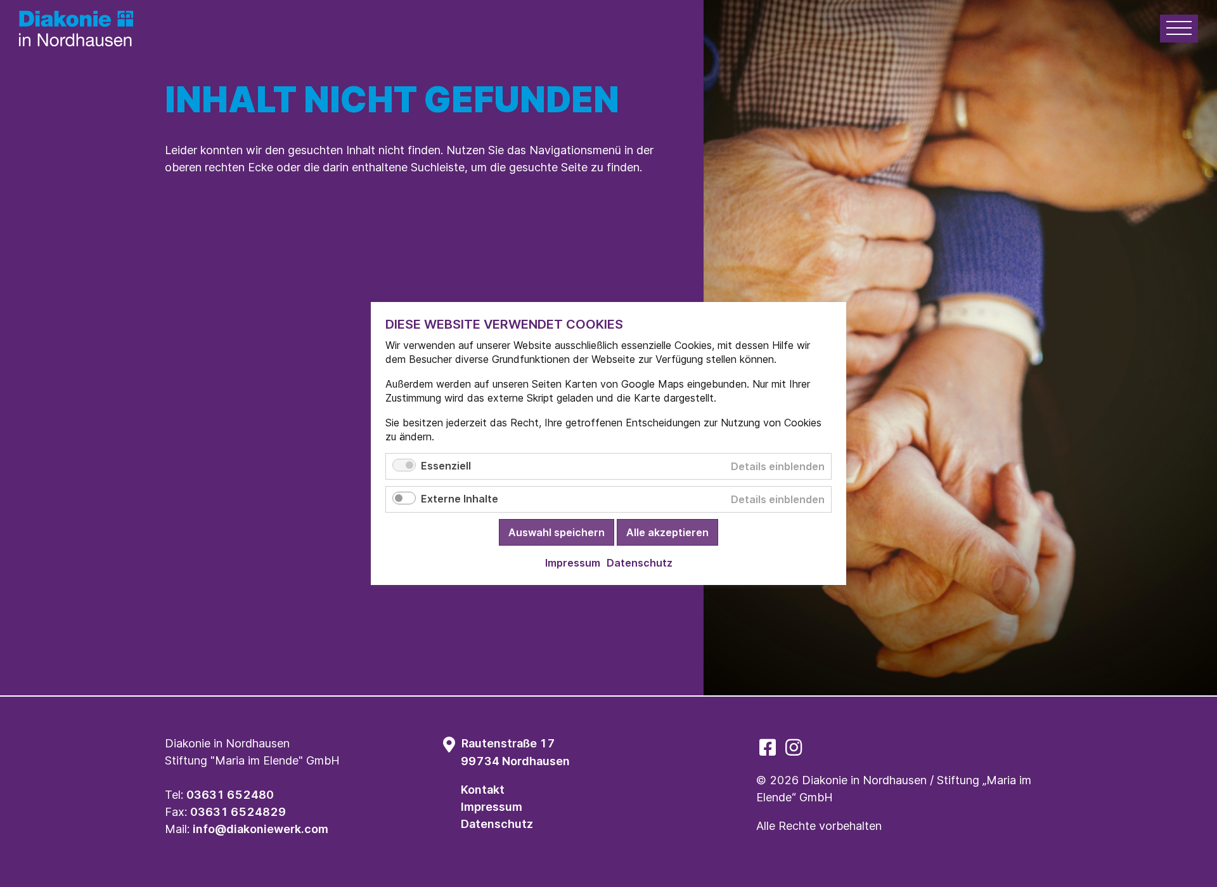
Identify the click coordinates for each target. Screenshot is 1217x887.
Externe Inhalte (459, 498)
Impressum (491, 806)
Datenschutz (497, 824)
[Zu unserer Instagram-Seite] (793, 747)
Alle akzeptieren (667, 532)
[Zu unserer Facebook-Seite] (767, 747)
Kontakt (483, 789)
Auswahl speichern (556, 532)
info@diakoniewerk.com (260, 829)
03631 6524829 (238, 811)
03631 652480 (230, 794)
